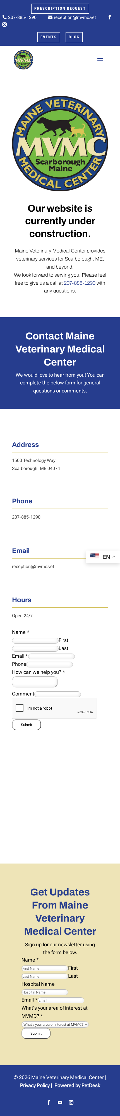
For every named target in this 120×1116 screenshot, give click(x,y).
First (63, 640)
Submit (26, 725)
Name (21, 632)
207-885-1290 (79, 283)
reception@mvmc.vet (33, 566)
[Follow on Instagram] (71, 1102)
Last (63, 648)
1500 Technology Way (33, 460)
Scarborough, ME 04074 (36, 468)
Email (20, 656)
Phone (19, 664)
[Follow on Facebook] (48, 1102)
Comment (23, 694)
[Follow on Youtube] (60, 1102)
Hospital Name (38, 984)
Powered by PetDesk (77, 1085)
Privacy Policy (35, 1085)
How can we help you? (38, 672)
